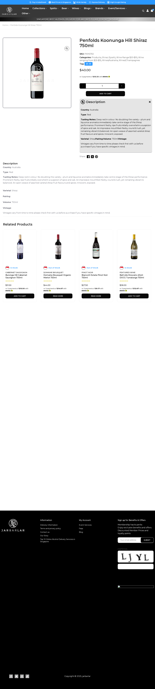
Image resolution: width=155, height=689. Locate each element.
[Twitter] (16, 676)
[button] (67, 48)
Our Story (44, 536)
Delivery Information (49, 525)
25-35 (88, 64)
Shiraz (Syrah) (108, 57)
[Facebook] (11, 676)
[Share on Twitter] (92, 156)
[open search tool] (143, 11)
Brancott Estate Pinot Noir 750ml (95, 276)
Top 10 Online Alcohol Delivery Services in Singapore (57, 540)
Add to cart (105, 94)
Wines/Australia (110, 60)
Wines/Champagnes (129, 60)
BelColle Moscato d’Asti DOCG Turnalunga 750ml (132, 276)
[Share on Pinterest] (96, 156)
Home (5, 25)
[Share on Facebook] (88, 156)
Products (96, 57)
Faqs (81, 528)
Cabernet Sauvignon (16, 272)
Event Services (85, 525)
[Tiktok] (27, 676)
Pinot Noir (87, 272)
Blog (81, 532)
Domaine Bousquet (53, 272)
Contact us (44, 532)
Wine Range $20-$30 (126, 57)
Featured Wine (127, 272)
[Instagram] (22, 676)
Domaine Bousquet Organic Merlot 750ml (57, 276)
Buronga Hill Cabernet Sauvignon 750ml (16, 276)
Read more (58, 296)
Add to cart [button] (20, 296)
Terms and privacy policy (50, 528)
